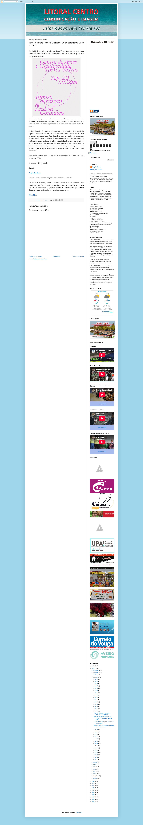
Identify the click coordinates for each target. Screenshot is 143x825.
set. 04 (96, 752)
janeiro (95, 778)
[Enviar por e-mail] (54, 200)
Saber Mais (33, 195)
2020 (93, 790)
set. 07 (96, 745)
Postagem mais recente (35, 256)
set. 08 (96, 743)
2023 (93, 783)
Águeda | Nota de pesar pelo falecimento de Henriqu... (101, 713)
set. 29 (96, 681)
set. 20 (96, 702)
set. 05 (96, 750)
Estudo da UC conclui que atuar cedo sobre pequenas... (104, 726)
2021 (93, 788)
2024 (93, 781)
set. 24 (96, 692)
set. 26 (96, 688)
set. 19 (96, 704)
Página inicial (56, 256)
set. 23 (96, 695)
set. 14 (96, 732)
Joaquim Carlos (96, 167)
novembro (96, 672)
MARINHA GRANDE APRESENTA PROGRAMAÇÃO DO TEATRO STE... (103, 718)
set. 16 (96, 711)
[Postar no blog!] (56, 200)
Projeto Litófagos (35, 173)
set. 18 (96, 706)
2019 (93, 792)
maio (94, 769)
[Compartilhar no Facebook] (60, 200)
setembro (95, 677)
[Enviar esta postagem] (51, 200)
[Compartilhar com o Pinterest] (62, 200)
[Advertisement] (102, 77)
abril (94, 771)
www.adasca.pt (102, 404)
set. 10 (96, 739)
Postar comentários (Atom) (40, 259)
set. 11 (96, 736)
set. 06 (96, 748)
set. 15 (96, 729)
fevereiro (95, 776)
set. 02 (96, 757)
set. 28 (96, 683)
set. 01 (96, 759)
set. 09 (96, 741)
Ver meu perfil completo (96, 169)
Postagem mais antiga (78, 256)
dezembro (96, 670)
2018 (93, 794)
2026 (93, 666)
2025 (93, 668)
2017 (93, 797)
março (95, 773)
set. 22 (96, 697)
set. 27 (96, 686)
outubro (95, 675)
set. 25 (96, 690)
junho (94, 766)
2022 (93, 785)
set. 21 (96, 699)
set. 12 (96, 734)
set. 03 (96, 754)
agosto (95, 762)
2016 (93, 799)
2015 (93, 801)
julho (94, 764)
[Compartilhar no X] (58, 200)
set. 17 (96, 708)
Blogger (79, 812)
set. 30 (96, 679)
